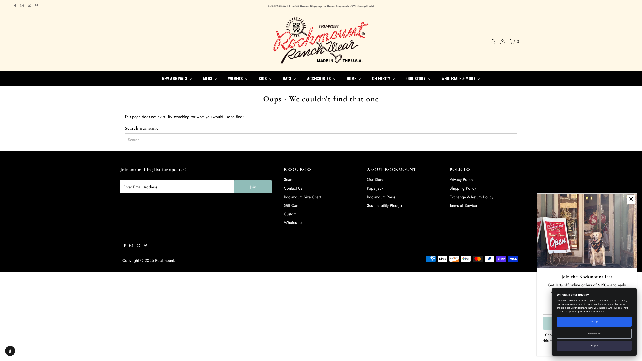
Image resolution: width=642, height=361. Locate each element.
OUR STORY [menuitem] (416, 78)
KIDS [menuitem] (263, 78)
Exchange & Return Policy (471, 197)
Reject (594, 345)
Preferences (594, 333)
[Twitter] (29, 6)
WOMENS (236, 78)
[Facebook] (15, 6)
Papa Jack (375, 188)
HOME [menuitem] (352, 78)
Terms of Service (463, 205)
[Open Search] (493, 41)
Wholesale (293, 222)
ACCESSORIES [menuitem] (319, 78)
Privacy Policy (461, 180)
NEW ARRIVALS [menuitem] (175, 78)
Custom (290, 214)
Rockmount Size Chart (302, 197)
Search (289, 180)
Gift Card (292, 205)
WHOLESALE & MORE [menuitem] (459, 78)
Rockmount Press (381, 197)
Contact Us (293, 188)
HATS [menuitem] (287, 78)
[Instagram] (22, 6)
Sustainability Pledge (384, 205)
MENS (208, 78)
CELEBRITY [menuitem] (381, 78)
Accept (594, 321)
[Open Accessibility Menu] (10, 351)
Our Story (375, 180)
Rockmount (164, 260)
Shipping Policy (463, 188)
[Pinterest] (36, 6)
